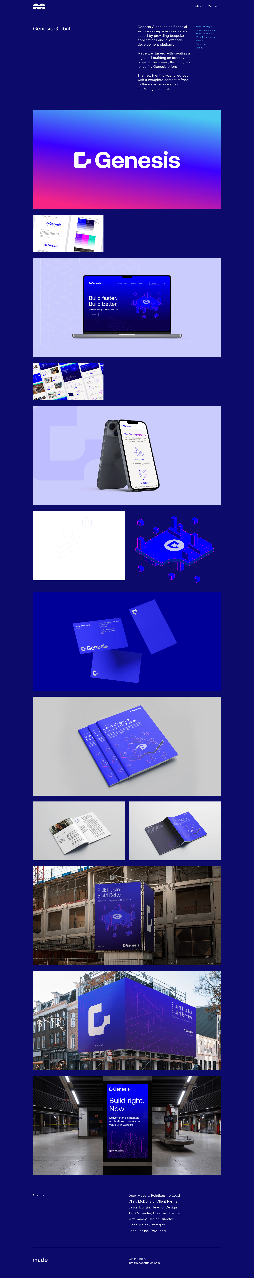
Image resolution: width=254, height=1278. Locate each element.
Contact (213, 6)
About (199, 6)
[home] (40, 6)
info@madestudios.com (144, 1263)
